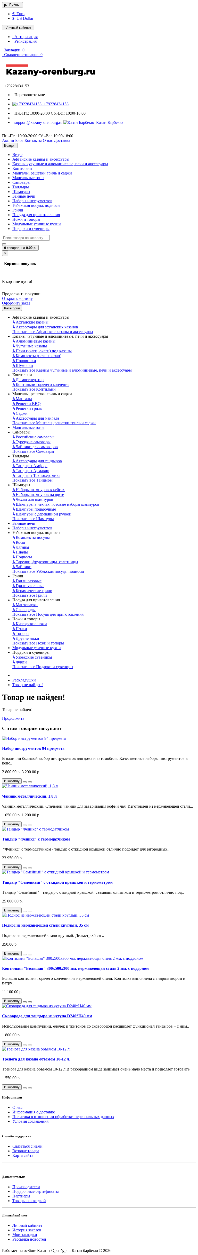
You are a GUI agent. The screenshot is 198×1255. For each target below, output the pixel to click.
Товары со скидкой (29, 1200)
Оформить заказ (16, 303)
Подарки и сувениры (31, 228)
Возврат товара (25, 1151)
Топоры (20, 633)
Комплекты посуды (31, 537)
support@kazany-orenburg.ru (37, 122)
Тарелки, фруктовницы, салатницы (45, 562)
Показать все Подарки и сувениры (42, 667)
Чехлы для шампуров (32, 499)
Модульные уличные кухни (36, 224)
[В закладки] (25, 782)
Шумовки (22, 365)
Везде (17, 154)
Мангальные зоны (28, 178)
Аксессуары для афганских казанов (45, 327)
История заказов (26, 1230)
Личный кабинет (27, 1225)
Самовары (21, 182)
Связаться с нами (27, 1146)
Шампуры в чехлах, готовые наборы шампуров (55, 504)
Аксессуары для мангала (35, 418)
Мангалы (22, 398)
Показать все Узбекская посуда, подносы (48, 571)
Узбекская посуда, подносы (36, 205)
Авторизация (25, 36)
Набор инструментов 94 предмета (33, 748)
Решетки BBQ (26, 403)
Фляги (19, 662)
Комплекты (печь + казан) (36, 356)
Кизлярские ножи (29, 624)
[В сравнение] (30, 782)
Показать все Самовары (33, 451)
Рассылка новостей (29, 1239)
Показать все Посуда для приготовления (48, 614)
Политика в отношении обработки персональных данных (63, 1116)
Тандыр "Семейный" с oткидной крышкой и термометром (57, 882)
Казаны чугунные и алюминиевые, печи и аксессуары (60, 164)
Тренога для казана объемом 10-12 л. (36, 1059)
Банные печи (23, 196)
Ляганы (20, 547)
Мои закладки (24, 1234)
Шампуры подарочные (34, 509)
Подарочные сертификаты (35, 1191)
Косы (18, 542)
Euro (18, 14)
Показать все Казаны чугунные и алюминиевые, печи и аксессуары (72, 370)
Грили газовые (27, 581)
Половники (24, 360)
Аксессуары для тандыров (37, 461)
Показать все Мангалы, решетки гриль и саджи (54, 423)
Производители (26, 1187)
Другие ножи (25, 638)
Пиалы (20, 552)
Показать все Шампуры (33, 518)
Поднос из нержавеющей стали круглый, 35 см (45, 925)
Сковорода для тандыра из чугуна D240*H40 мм (47, 1016)
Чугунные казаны (29, 346)
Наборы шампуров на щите (38, 494)
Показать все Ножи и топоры (38, 643)
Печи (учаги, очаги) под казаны (42, 351)
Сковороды (24, 609)
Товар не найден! (27, 684)
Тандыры (20, 187)
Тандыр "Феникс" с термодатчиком (36, 839)
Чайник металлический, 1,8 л (29, 796)
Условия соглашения (30, 1121)
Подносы (22, 557)
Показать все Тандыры (32, 480)
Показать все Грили (29, 595)
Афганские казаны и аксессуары (40, 159)
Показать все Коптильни (34, 389)
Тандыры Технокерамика (36, 475)
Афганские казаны (30, 322)
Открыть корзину (17, 298)
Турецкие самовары (31, 442)
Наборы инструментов (32, 201)
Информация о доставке (33, 1112)
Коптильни (22, 168)
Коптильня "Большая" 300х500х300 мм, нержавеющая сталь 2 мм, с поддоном (75, 968)
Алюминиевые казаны (33, 341)
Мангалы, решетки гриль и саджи (42, 173)
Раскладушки (24, 680)
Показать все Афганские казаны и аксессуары (52, 331)
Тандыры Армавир (30, 470)
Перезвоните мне (28, 95)
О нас (17, 1107)
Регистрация (24, 41)
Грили (17, 210)
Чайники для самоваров (35, 447)
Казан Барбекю (108, 122)
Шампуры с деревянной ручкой (41, 514)
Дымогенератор (28, 379)
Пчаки (19, 628)
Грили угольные (28, 586)
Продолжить (13, 718)
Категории (12, 308)
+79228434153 (55, 104)
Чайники (21, 567)
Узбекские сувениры (32, 657)
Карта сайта (22, 1155)
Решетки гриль (27, 408)
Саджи (20, 413)
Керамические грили (32, 590)
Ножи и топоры (26, 219)
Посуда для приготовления (36, 215)
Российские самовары (33, 437)
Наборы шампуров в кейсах (38, 489)
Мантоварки (25, 605)
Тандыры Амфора (29, 466)
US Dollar (22, 18)
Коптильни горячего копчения (40, 384)
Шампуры (21, 191)
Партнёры (21, 1196)
